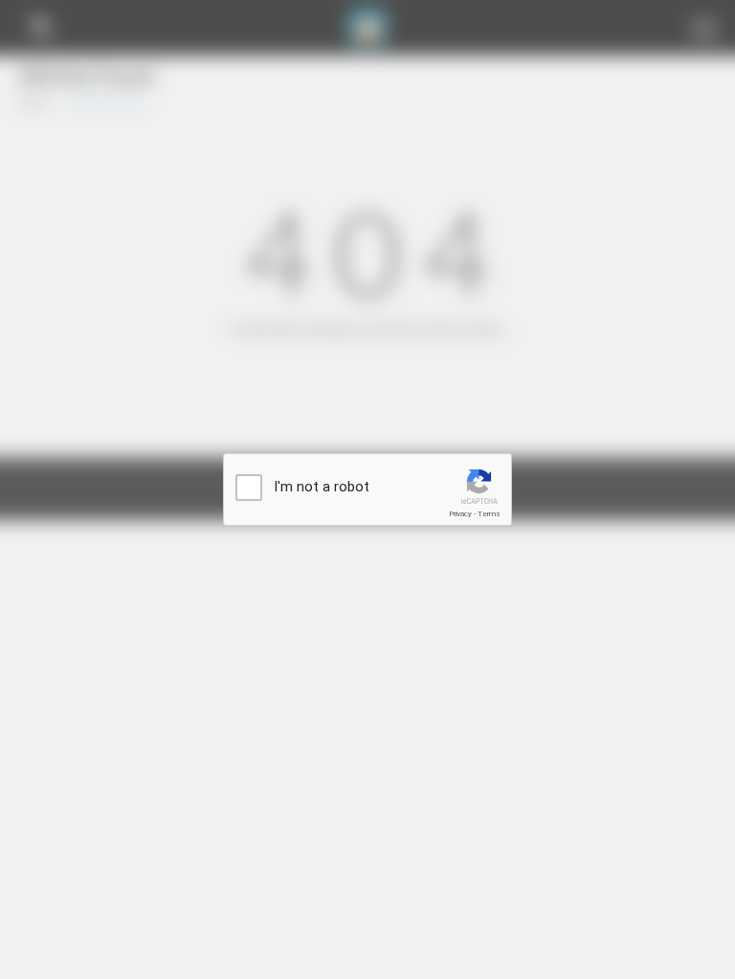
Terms (489, 514)
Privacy (460, 514)
